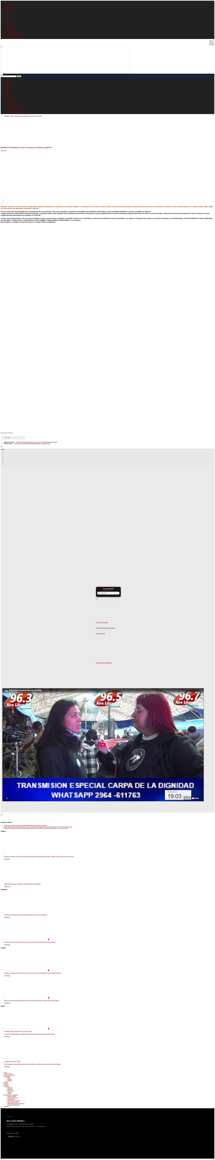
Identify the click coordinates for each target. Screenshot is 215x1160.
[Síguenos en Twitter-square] (4, 465)
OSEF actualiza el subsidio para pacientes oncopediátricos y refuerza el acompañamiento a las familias (32, 1064)
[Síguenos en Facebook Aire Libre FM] (4, 454)
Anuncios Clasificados (13, 37)
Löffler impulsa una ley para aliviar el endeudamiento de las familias (22, 884)
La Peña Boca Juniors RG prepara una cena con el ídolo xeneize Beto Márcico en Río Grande (30, 942)
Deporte (9, 12)
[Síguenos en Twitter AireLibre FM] (4, 459)
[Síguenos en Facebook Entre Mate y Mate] (4, 463)
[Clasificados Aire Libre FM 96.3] (4, 461)
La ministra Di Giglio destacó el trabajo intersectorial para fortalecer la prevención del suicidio (29, 1034)
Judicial (6, 15)
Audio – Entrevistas (9, 7)
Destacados (25, 116)
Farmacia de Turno (12, 29)
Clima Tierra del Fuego (13, 32)
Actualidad (7, 8)
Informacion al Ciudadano (11, 27)
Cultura (9, 11)
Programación (8, 5)
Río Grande (10, 22)
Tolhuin (9, 25)
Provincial (6, 18)
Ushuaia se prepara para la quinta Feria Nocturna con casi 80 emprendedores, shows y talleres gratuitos (32, 973)
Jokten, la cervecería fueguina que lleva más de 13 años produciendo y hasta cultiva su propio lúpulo (31, 1000)
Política (6, 17)
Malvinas (9, 21)
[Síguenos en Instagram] (4, 457)
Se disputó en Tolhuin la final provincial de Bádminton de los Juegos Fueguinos (25, 825)
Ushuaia (9, 24)
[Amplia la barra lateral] (1, 446)
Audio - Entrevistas (16, 116)
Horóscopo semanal (12, 34)
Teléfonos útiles (11, 28)
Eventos (32, 116)
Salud (8, 9)
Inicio (5, 4)
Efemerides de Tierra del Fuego (16, 35)
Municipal (10, 19)
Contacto (6, 38)
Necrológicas (11, 31)
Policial (6, 14)
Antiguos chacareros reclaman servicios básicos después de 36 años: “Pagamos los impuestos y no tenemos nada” (36, 828)
